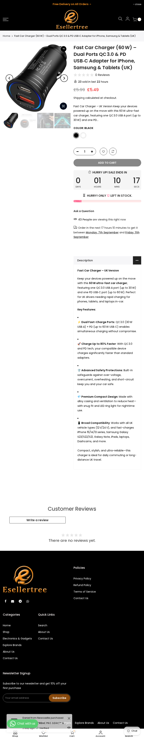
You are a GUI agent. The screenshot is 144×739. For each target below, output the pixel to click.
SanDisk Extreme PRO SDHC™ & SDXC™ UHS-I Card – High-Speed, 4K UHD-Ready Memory (44, 718)
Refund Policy (82, 585)
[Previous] (9, 78)
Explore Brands (12, 645)
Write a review (37, 520)
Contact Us (81, 598)
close (8, 4)
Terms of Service (85, 592)
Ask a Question (84, 211)
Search (42, 625)
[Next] (64, 78)
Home (6, 36)
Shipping (79, 98)
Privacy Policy (82, 578)
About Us (8, 652)
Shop (6, 632)
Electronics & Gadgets (17, 638)
